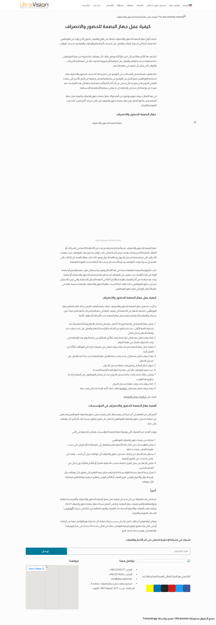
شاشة (123, 388)
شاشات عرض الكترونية (135, 396)
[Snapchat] (150, 588)
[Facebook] (186, 588)
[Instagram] (164, 588)
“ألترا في (70, 508)
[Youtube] (172, 588)
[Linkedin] (157, 588)
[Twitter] (179, 588)
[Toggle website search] (196, 5)
